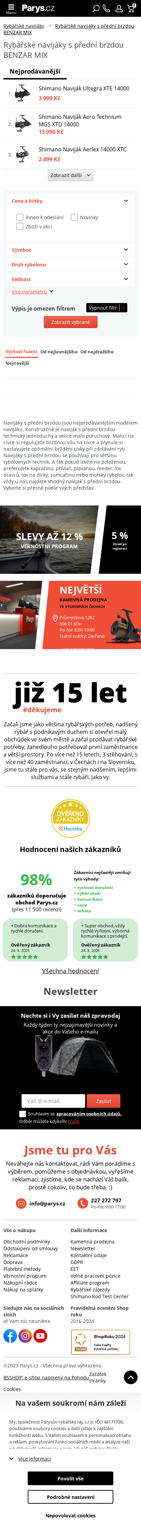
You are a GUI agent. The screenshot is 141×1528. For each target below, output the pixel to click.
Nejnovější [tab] (17, 363)
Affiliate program (89, 1282)
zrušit (73, 1121)
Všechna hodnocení (70, 971)
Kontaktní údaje (88, 1255)
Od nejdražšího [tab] (97, 352)
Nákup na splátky (23, 1289)
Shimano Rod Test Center (99, 1296)
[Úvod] (40, 8)
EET (74, 1269)
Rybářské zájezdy (90, 1289)
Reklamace (15, 1255)
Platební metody (22, 1269)
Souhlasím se (41, 1114)
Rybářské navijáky (23, 26)
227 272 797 (106, 1200)
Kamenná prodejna (92, 1241)
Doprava (13, 1262)
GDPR (76, 1262)
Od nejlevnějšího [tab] (59, 352)
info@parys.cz (47, 1203)
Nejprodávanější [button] (35, 71)
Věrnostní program (25, 1276)
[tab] (70, 201)
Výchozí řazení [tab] (21, 351)
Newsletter (82, 1248)
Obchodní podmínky (26, 1241)
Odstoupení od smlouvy (30, 1248)
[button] (119, 8)
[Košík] (132, 8)
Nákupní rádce (20, 1282)
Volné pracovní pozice (95, 1276)
